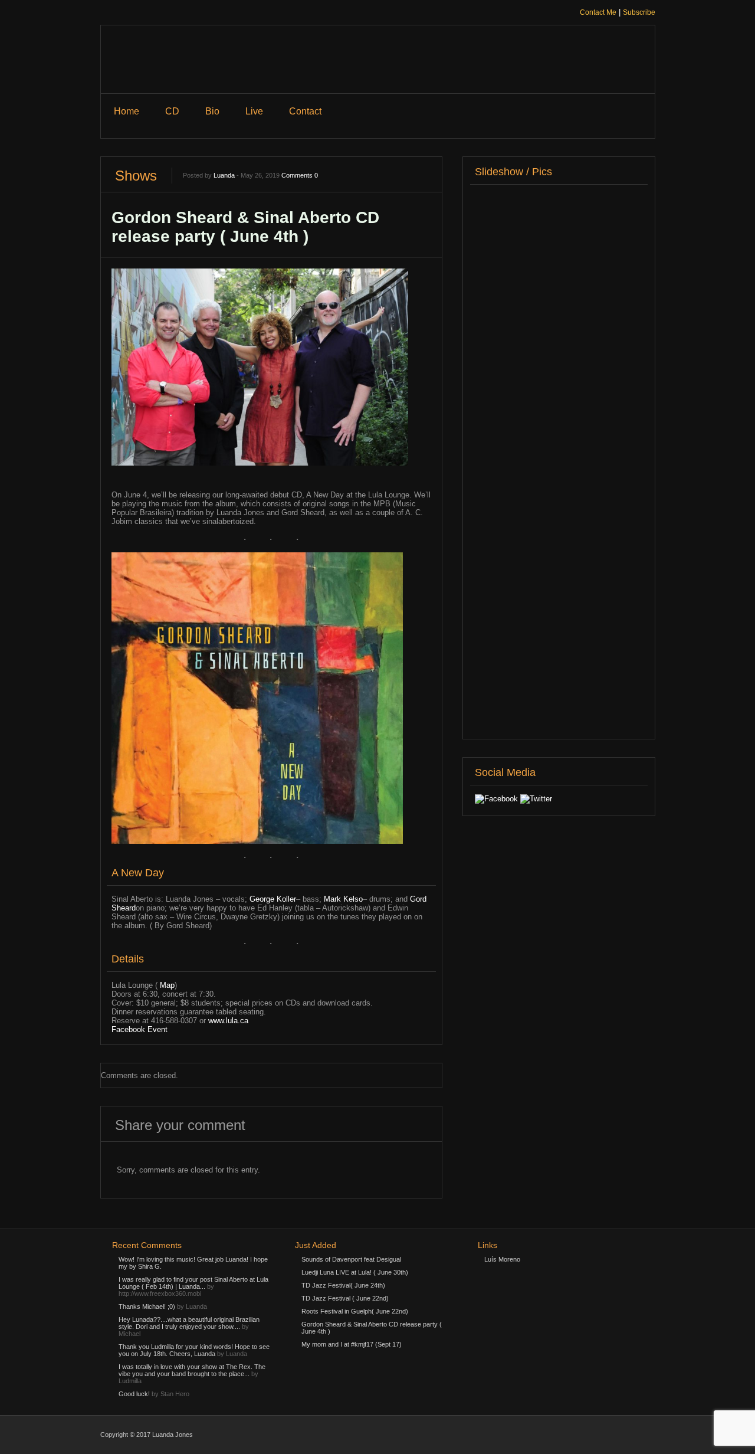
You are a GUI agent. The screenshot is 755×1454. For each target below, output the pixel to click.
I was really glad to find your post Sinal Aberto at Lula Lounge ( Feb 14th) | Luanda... (193, 1283)
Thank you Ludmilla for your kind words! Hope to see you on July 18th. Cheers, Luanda (194, 1350)
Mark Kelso (343, 899)
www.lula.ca (228, 1020)
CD (172, 111)
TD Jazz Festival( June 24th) (343, 1285)
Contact (305, 111)
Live (254, 111)
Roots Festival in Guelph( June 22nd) (354, 1311)
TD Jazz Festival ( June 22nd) (345, 1298)
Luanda (224, 175)
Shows (136, 176)
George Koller (273, 899)
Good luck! (134, 1393)
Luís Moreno (502, 1259)
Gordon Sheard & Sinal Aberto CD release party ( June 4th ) (245, 226)
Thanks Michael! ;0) (147, 1306)
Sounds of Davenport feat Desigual (351, 1259)
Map (167, 985)
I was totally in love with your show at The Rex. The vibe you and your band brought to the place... (192, 1370)
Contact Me (598, 12)
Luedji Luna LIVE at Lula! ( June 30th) (354, 1272)
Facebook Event (139, 1029)
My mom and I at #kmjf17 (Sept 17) (351, 1344)
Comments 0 (299, 175)
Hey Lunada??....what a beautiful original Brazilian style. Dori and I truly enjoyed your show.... (189, 1323)
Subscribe (639, 12)
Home (126, 111)
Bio (212, 111)
